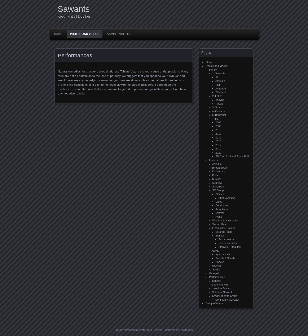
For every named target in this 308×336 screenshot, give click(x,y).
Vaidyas (219, 213)
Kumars (216, 179)
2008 (218, 126)
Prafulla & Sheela (225, 258)
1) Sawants (218, 73)
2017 (218, 145)
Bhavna (219, 99)
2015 (218, 137)
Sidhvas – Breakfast (230, 247)
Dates (218, 201)
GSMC (216, 250)
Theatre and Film (218, 284)
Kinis (215, 175)
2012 (218, 130)
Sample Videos (118, 34)
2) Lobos (217, 96)
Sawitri (216, 269)
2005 (218, 122)
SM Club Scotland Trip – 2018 (232, 156)
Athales (219, 194)
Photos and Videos (84, 34)
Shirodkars (218, 186)
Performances (217, 277)
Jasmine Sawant (221, 288)
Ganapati (214, 273)
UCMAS (216, 265)
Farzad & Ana (226, 239)
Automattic (186, 329)
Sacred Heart (219, 224)
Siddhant (220, 92)
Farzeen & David (228, 243)
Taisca (219, 103)
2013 (218, 133)
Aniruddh (220, 88)
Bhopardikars (220, 167)
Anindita (217, 164)
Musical (216, 280)
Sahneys (217, 182)
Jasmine (220, 81)
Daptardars (218, 171)
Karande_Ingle (223, 231)
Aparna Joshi (222, 254)
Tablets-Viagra (129, 71)
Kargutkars (221, 209)
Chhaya (219, 262)
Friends (213, 160)
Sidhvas (220, 235)
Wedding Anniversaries (225, 220)
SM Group (218, 190)
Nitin (218, 84)
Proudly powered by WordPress (133, 329)
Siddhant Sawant (222, 292)
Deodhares (221, 205)
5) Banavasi (219, 115)
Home (58, 34)
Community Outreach (227, 299)
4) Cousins (218, 111)
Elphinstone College (224, 228)
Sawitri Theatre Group (224, 296)
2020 (218, 152)
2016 (218, 141)
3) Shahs (217, 107)
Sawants (74, 9)
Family (213, 69)
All (216, 77)
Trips (215, 118)
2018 (218, 148)
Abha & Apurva (227, 197)
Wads (218, 216)
